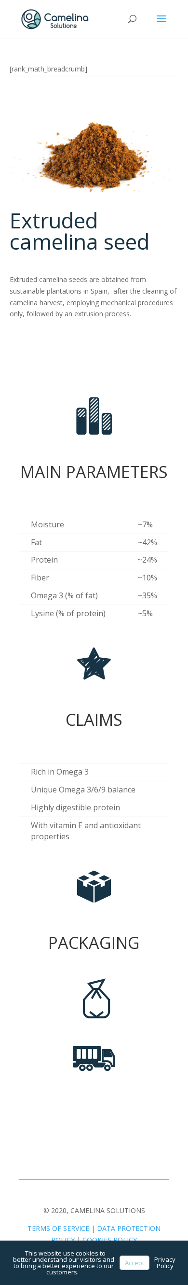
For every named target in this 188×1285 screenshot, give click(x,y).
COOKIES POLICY (109, 1239)
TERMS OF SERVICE (58, 1228)
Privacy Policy (164, 1262)
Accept (134, 1262)
